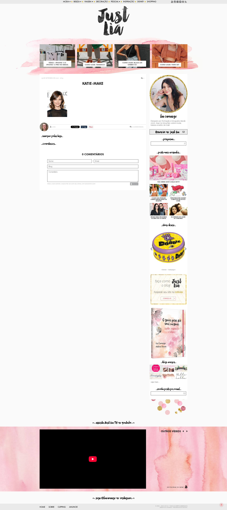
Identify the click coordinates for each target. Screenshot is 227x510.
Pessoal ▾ (115, 2)
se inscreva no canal (175, 487)
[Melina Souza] (156, 376)
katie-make (92, 84)
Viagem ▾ (88, 2)
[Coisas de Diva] (156, 368)
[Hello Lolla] (181, 376)
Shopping (151, 2)
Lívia (53, 127)
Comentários (137, 127)
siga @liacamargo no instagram (113, 498)
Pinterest (183, 1)
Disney (140, 2)
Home (42, 507)
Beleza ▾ (77, 2)
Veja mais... (155, 382)
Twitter (180, 1)
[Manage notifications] (221, 505)
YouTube (172, 1)
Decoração (102, 2)
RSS (186, 1)
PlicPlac (185, 507)
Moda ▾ (66, 2)
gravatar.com (90, 184)
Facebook (178, 1)
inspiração (128, 2)
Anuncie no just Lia (167, 132)
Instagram (175, 1)
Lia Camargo (168, 507)
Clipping (62, 507)
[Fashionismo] (168, 368)
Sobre (51, 507)
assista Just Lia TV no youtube (113, 423)
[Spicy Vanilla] (168, 376)
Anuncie (73, 507)
